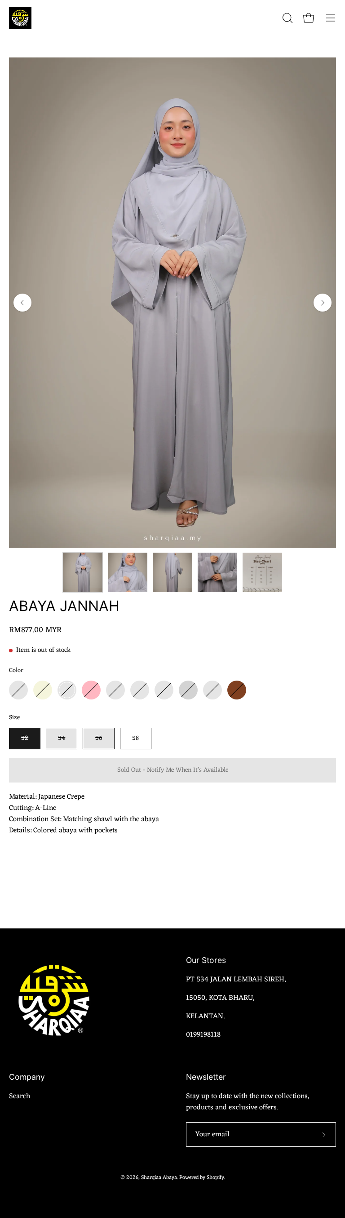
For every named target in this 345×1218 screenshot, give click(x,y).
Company (27, 1077)
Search (19, 1096)
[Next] (323, 303)
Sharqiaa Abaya (159, 1178)
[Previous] (22, 303)
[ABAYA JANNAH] (82, 572)
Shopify (215, 1178)
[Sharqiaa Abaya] (20, 18)
